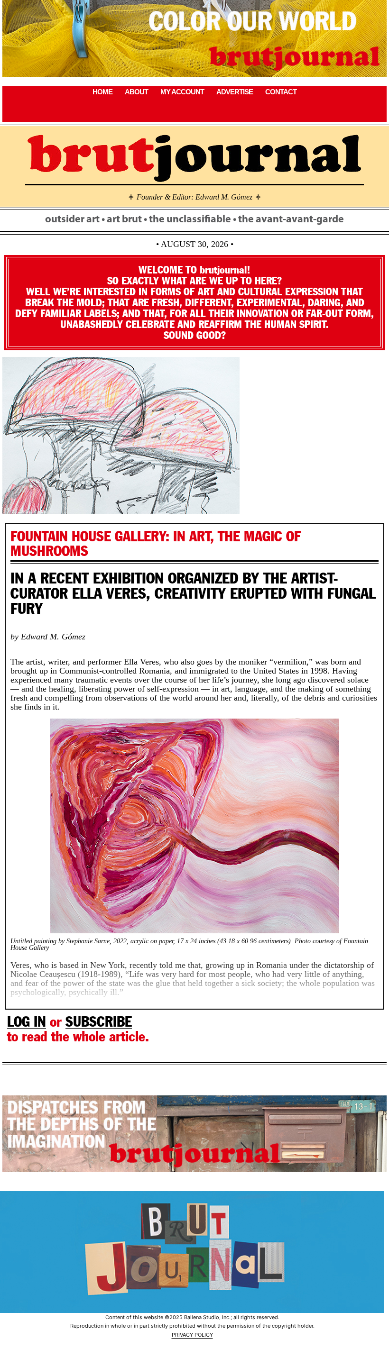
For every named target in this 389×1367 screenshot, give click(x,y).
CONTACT (280, 92)
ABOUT (136, 92)
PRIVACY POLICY (192, 1334)
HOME (102, 92)
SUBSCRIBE (98, 1021)
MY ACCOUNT (182, 92)
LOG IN (26, 1021)
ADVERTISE (234, 92)
